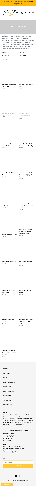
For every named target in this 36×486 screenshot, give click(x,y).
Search (5, 368)
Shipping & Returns (9, 382)
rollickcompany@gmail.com (11, 452)
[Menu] (33, 13)
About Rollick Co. (8, 391)
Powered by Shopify (23, 480)
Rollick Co (15, 480)
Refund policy (7, 404)
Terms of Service (8, 400)
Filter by (4, 52)
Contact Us (6, 373)
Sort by (22, 52)
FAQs (5, 377)
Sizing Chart (7, 386)
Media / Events (7, 395)
